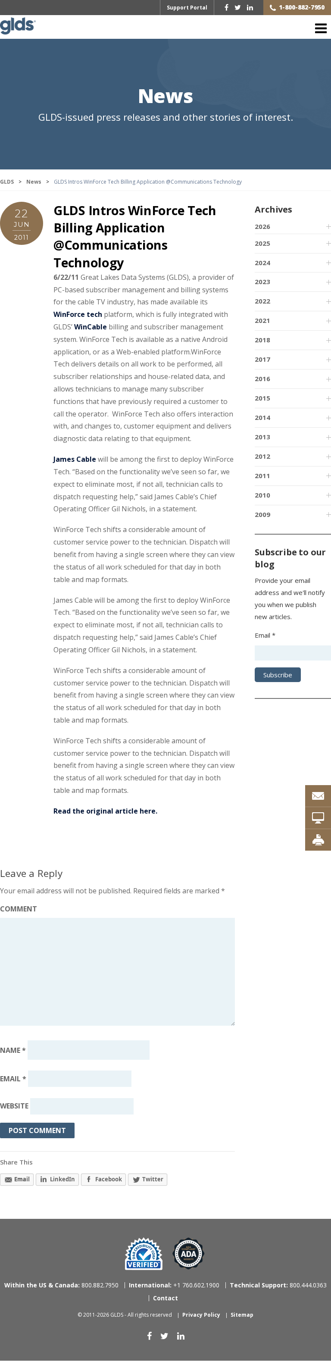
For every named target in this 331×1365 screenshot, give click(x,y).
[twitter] (237, 7)
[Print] (318, 840)
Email (13, 1078)
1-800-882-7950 (302, 7)
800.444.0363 (278, 1285)
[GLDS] (18, 30)
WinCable (90, 327)
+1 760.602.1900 (174, 1285)
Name (13, 1050)
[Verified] (143, 1253)
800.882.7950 (61, 1285)
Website (14, 1106)
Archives (273, 209)
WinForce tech (77, 314)
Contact (165, 1298)
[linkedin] (250, 7)
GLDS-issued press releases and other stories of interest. (165, 117)
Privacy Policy (201, 1314)
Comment (18, 909)
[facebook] (226, 7)
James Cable (74, 459)
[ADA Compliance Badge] (188, 1253)
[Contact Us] (318, 796)
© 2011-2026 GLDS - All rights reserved (125, 1314)
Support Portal (187, 7)
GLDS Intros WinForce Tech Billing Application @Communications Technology (134, 236)
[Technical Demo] (318, 818)
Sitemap (242, 1314)
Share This (16, 1162)
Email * (265, 635)
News (165, 97)
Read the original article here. (105, 811)
